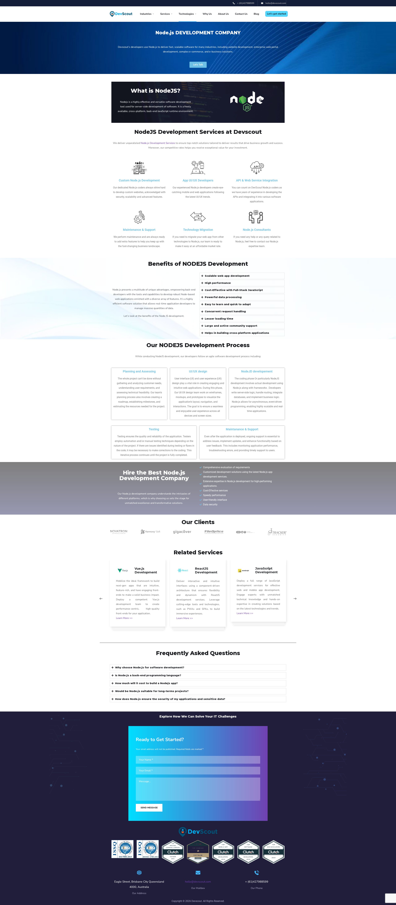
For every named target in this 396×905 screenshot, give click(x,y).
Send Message (149, 807)
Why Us (207, 14)
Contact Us (241, 14)
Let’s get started (276, 13)
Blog (256, 14)
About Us (223, 14)
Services (165, 14)
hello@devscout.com (198, 882)
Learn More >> (124, 618)
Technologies (186, 14)
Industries (145, 14)
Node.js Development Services (158, 143)
